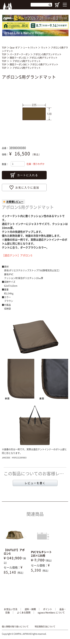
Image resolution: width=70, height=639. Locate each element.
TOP (4, 47)
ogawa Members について (51, 612)
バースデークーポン (20, 54)
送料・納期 (30, 609)
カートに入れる (27, 175)
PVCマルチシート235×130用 (41, 553)
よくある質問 (23, 612)
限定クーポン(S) (18, 57)
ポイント (47, 609)
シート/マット (30, 47)
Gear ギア (15, 47)
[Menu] (65, 4)
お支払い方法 (10, 609)
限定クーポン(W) (18, 64)
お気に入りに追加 (27, 187)
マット (44, 47)
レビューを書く (35, 483)
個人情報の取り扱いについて (15, 626)
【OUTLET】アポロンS (14, 551)
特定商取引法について (45, 626)
